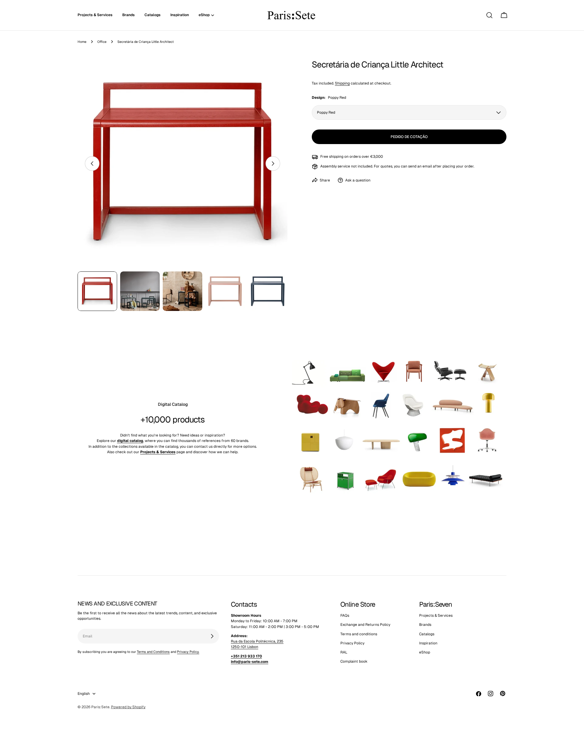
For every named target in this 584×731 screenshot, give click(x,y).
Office (101, 42)
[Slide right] (273, 163)
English (84, 693)
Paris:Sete (100, 707)
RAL (343, 652)
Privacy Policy (352, 643)
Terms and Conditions (153, 652)
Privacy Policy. (188, 652)
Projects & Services (436, 615)
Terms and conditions (358, 634)
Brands (425, 624)
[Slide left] (92, 163)
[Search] (489, 15)
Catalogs (426, 634)
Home (82, 42)
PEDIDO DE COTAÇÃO (409, 136)
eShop (424, 652)
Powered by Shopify (128, 707)
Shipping (342, 83)
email (427, 166)
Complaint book (353, 661)
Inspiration (428, 643)
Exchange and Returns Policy (365, 624)
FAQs (344, 615)
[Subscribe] (212, 636)
